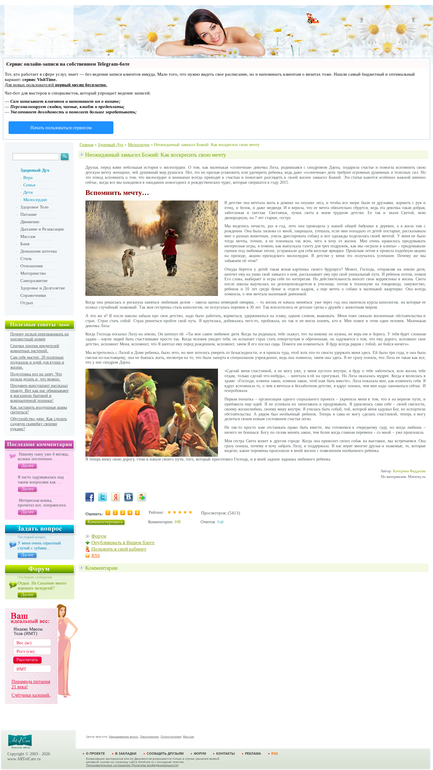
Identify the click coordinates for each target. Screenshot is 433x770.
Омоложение (149, 736)
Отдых (26, 302)
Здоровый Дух (34, 170)
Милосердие (35, 199)
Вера (28, 177)
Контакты (225, 753)
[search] (65, 157)
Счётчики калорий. (30, 695)
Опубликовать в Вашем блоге (123, 542)
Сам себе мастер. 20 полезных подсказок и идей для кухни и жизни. (37, 362)
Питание (28, 214)
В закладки (125, 753)
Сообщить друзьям (165, 753)
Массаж (27, 236)
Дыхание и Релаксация (42, 229)
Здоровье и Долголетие (42, 288)
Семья (29, 185)
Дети (28, 192)
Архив (64, 325)
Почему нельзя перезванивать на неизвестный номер (39, 336)
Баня (24, 243)
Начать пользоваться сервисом (61, 127)
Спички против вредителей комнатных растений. (34, 348)
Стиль (26, 258)
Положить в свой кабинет (118, 549)
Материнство (33, 273)
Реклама (253, 753)
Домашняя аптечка (38, 251)
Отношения (31, 266)
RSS (95, 555)
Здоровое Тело (34, 207)
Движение (29, 221)
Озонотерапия (171, 736)
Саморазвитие (34, 280)
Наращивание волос (123, 736)
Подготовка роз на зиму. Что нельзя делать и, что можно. (36, 376)
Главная (86, 145)
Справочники (33, 295)
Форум (98, 536)
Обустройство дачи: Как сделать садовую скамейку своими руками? (38, 424)
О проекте (95, 753)
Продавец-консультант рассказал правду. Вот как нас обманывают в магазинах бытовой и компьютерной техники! (39, 393)
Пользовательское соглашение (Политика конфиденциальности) (132, 765)
